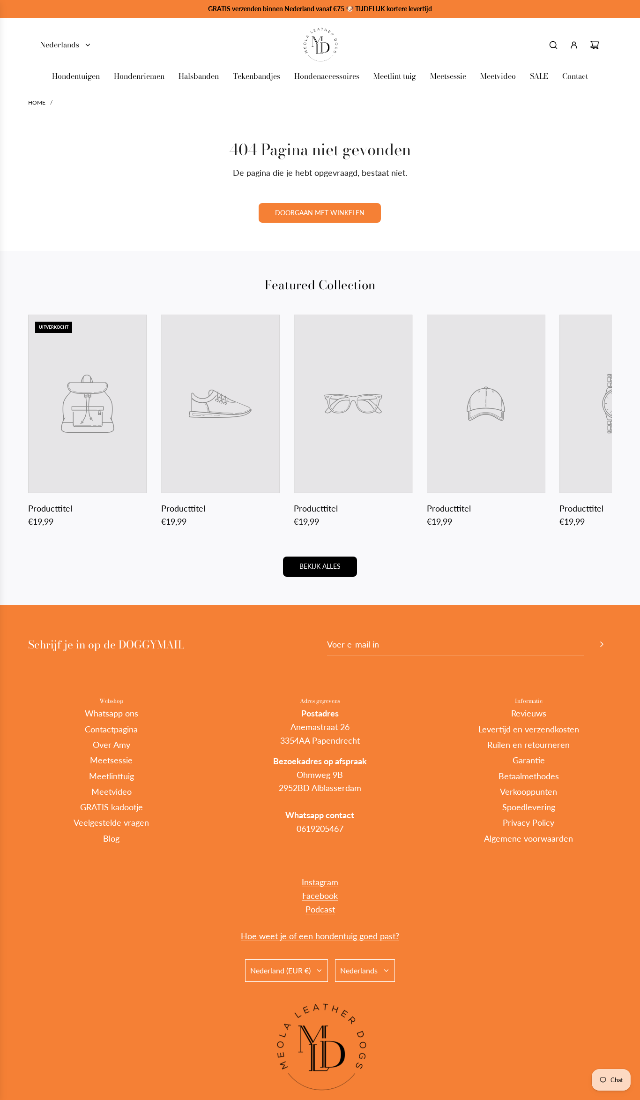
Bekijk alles (320, 566)
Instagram (320, 882)
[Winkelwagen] (594, 45)
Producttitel (50, 508)
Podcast (320, 909)
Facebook (320, 895)
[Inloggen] (574, 45)
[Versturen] (601, 644)
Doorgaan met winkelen (320, 213)
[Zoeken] (553, 45)
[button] (45, 421)
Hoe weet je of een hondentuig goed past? (320, 936)
